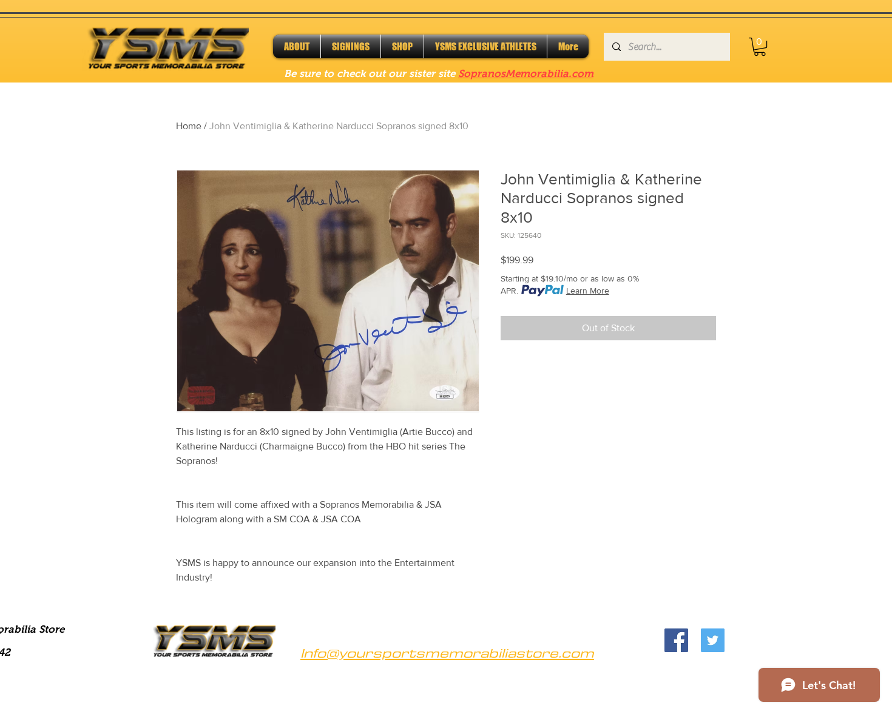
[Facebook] (676, 640)
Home (188, 126)
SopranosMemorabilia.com (525, 73)
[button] (760, 47)
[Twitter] (713, 640)
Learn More (587, 290)
